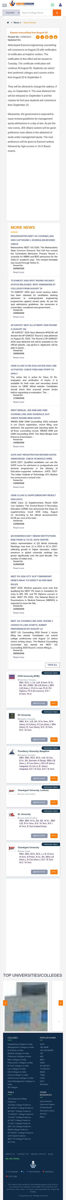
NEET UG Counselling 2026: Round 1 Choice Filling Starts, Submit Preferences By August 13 (32, 625)
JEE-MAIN (44, 1047)
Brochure (40, 703)
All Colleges (13, 1087)
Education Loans (47, 1111)
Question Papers (47, 1104)
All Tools (11, 1142)
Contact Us (23, 1154)
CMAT (42, 1063)
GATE (42, 1044)
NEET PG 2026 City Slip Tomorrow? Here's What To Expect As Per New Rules (31, 580)
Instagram (34, 1172)
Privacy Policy (38, 1154)
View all (52, 665)
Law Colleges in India (17, 1069)
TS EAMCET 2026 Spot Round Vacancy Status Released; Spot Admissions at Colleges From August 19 (33, 284)
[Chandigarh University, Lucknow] (11, 791)
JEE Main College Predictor (19, 1105)
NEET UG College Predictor (19, 1126)
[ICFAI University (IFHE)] (11, 676)
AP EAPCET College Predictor (20, 1108)
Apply (53, 703)
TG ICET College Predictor (19, 1123)
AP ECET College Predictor (19, 1111)
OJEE (42, 1078)
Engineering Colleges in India (20, 1044)
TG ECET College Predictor (19, 1117)
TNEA (42, 1075)
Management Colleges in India (21, 1047)
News (16, 22)
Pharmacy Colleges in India (19, 1056)
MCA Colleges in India (17, 1060)
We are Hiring (12, 1159)
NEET (42, 1060)
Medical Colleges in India (18, 1053)
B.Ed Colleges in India (17, 1072)
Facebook (13, 1172)
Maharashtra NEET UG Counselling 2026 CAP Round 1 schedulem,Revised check (33, 240)
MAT (42, 1056)
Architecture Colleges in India (20, 1078)
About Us (10, 1154)
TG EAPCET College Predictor (20, 1114)
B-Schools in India (15, 1050)
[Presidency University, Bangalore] (11, 752)
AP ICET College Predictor (19, 1120)
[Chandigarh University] (11, 848)
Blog (50, 1154)
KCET (42, 1081)
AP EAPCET (45, 1066)
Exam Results (46, 1101)
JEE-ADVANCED (47, 1050)
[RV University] (11, 716)
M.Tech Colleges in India (18, 1066)
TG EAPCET (45, 1069)
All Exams (44, 1084)
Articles (43, 1114)
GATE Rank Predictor (17, 1136)
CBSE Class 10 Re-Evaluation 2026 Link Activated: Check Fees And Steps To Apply (34, 370)
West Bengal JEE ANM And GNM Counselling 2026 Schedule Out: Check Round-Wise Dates (30, 414)
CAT (42, 1053)
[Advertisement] (33, 186)
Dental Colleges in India (18, 1075)
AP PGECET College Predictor (20, 1133)
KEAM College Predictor (18, 1130)
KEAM (42, 1072)
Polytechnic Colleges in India (20, 1063)
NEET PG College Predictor (19, 1139)
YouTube (12, 1176)
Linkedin (49, 1172)
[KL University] (11, 815)
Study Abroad (46, 1107)
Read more (18, 272)
